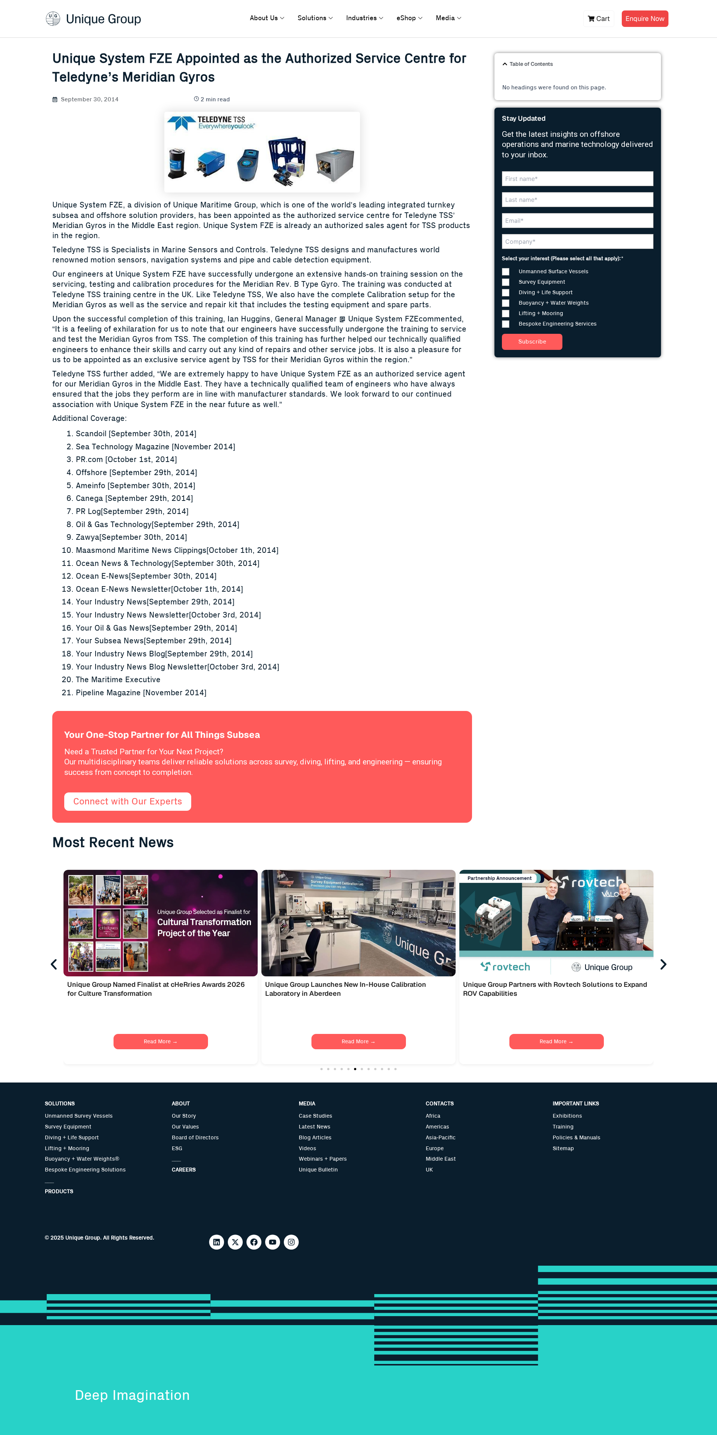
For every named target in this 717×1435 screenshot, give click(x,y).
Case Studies (315, 1116)
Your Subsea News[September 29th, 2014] (154, 641)
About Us (264, 18)
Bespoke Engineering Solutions (85, 1170)
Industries (361, 18)
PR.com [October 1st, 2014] (126, 459)
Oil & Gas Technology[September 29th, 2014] (157, 524)
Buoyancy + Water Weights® (82, 1159)
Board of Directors (195, 1137)
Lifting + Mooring (67, 1148)
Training (563, 1127)
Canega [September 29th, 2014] (134, 498)
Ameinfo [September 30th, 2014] (135, 485)
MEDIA (307, 1103)
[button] (505, 64)
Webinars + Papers (323, 1159)
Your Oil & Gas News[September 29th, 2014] (156, 628)
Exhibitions (567, 1116)
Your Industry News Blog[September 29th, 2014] (164, 654)
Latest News (314, 1127)
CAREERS (184, 1170)
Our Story (184, 1116)
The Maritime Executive (118, 679)
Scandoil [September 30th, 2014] (136, 433)
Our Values (185, 1127)
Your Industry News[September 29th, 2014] (155, 602)
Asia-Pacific (441, 1137)
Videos (307, 1148)
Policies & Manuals (576, 1137)
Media (445, 18)
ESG (177, 1148)
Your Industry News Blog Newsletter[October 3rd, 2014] (177, 667)
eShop (406, 18)
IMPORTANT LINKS (576, 1103)
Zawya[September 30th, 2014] (131, 537)
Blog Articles (315, 1137)
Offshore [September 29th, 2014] (136, 472)
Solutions (312, 18)
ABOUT (181, 1103)
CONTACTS (440, 1103)
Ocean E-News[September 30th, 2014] (146, 576)
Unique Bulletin (318, 1170)
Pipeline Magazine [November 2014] (141, 693)
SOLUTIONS (60, 1103)
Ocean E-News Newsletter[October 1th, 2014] (159, 589)
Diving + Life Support (72, 1137)
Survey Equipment (68, 1127)
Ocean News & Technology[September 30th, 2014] (168, 563)
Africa (433, 1116)
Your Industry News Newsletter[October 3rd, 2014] (168, 615)
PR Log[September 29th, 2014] (132, 511)
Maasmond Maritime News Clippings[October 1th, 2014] (177, 550)
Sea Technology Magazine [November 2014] (155, 447)
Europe (435, 1148)
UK (429, 1170)
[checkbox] (578, 298)
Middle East (441, 1159)
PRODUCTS (59, 1191)
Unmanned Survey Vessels (79, 1116)
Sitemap (563, 1148)
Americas (437, 1127)
